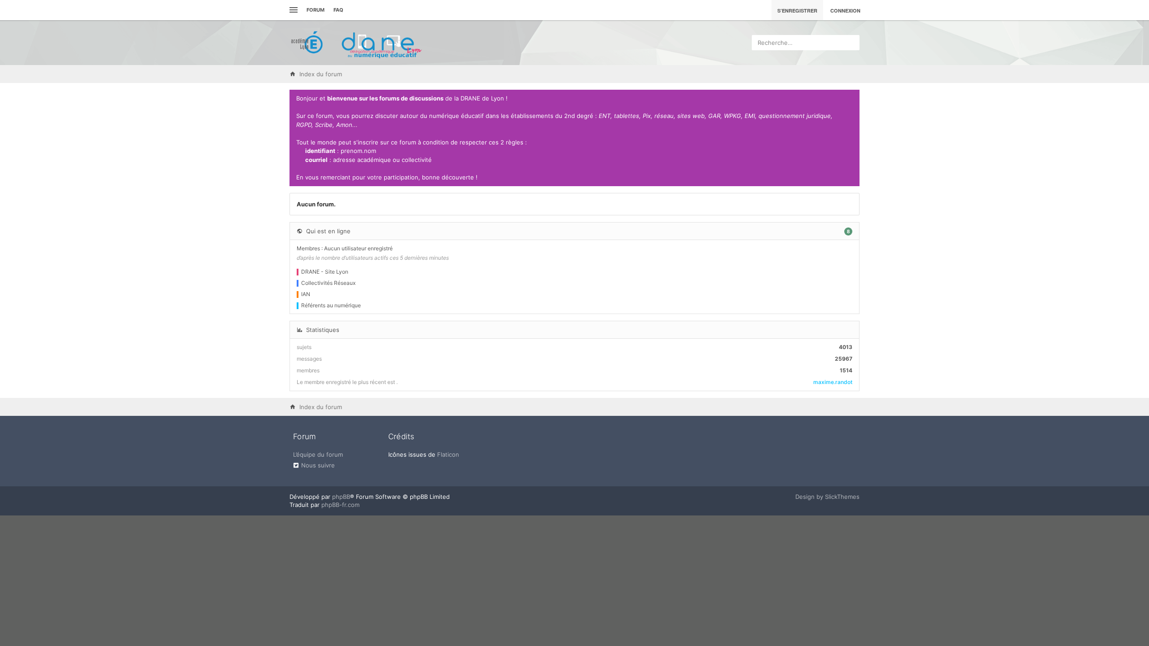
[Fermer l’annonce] (851, 98)
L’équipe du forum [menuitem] (318, 454)
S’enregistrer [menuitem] (797, 10)
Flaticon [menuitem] (448, 454)
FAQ (338, 10)
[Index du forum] (356, 42)
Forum (316, 10)
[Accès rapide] (292, 10)
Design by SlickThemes (827, 496)
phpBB (341, 496)
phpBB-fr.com (340, 504)
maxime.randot (832, 382)
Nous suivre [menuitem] (318, 465)
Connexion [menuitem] (845, 10)
